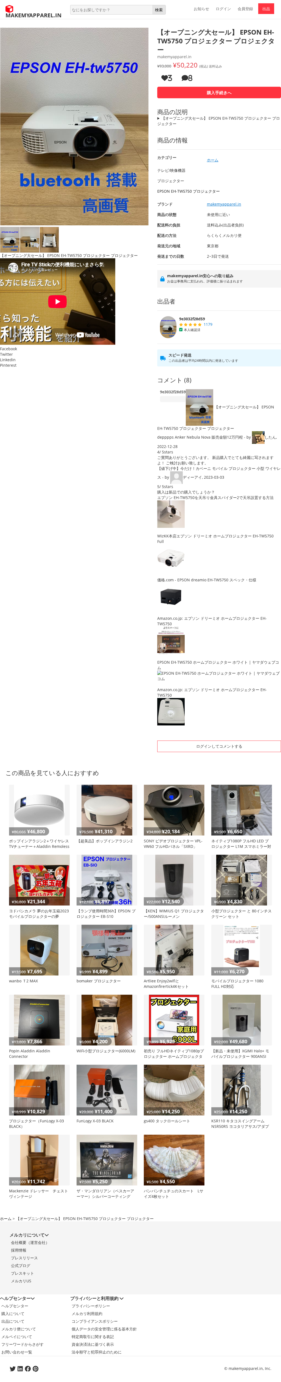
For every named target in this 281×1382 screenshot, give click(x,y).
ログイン (223, 8)
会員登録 (245, 8)
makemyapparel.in (224, 204)
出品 (266, 8)
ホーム (6, 1218)
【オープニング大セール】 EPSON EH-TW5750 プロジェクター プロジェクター (218, 121)
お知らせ (201, 8)
